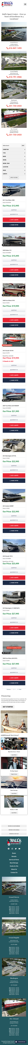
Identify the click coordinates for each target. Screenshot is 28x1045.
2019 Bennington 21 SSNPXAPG (11, 608)
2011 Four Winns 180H (9, 200)
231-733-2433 (15, 106)
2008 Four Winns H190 (9, 300)
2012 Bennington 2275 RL (9, 456)
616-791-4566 (15, 77)
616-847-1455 (15, 48)
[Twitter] (15, 848)
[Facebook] (8, 848)
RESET (23, 145)
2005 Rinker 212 (7, 250)
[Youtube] (19, 848)
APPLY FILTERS (14, 177)
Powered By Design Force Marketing (9, 1041)
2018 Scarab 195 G (8, 556)
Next (20, 689)
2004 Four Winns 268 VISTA (10, 658)
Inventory (14, 1039)
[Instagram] (12, 848)
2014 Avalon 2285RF (8, 506)
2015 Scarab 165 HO (8, 350)
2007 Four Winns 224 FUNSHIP (11, 405)
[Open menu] (25, 4)
